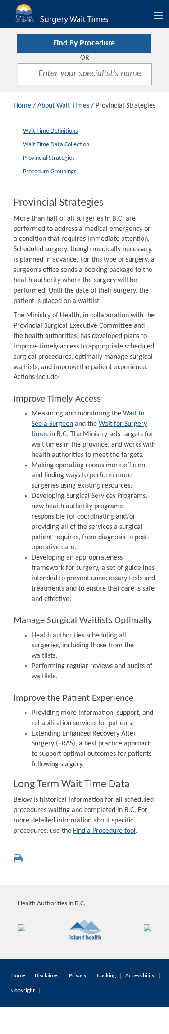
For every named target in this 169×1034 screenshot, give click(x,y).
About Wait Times (63, 105)
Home (22, 105)
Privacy (78, 976)
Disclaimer (47, 976)
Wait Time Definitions (50, 131)
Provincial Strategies (48, 158)
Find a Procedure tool (104, 831)
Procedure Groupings (49, 171)
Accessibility (140, 976)
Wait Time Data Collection (56, 144)
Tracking (106, 976)
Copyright (23, 990)
